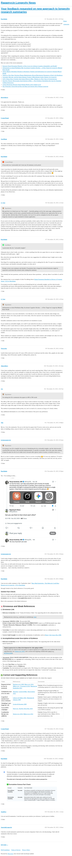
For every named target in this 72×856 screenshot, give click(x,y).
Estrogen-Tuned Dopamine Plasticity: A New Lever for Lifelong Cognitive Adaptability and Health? (30, 66)
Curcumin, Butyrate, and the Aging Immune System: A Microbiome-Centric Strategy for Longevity (30, 77)
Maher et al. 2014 (28, 714)
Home (65, 21)
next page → (4, 844)
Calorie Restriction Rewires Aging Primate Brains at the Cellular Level (22, 84)
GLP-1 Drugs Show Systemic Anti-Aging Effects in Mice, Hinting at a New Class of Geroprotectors (30, 79)
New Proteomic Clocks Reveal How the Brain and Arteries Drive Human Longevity (25, 86)
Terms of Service (16, 850)
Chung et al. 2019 (20, 651)
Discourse (10, 853)
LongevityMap (23, 691)
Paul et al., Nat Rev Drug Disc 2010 (23, 708)
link (35, 617)
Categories (66, 24)
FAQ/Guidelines (5, 850)
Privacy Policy (26, 850)
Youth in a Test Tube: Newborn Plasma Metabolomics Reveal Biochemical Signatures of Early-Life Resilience (33, 75)
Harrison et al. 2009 (18, 684)
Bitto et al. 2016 (29, 684)
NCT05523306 (8, 653)
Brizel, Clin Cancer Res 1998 (53, 635)
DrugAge (15, 691)
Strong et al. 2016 (18, 714)
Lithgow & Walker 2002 (19, 698)
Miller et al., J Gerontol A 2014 (21, 686)
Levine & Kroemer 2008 (20, 704)
